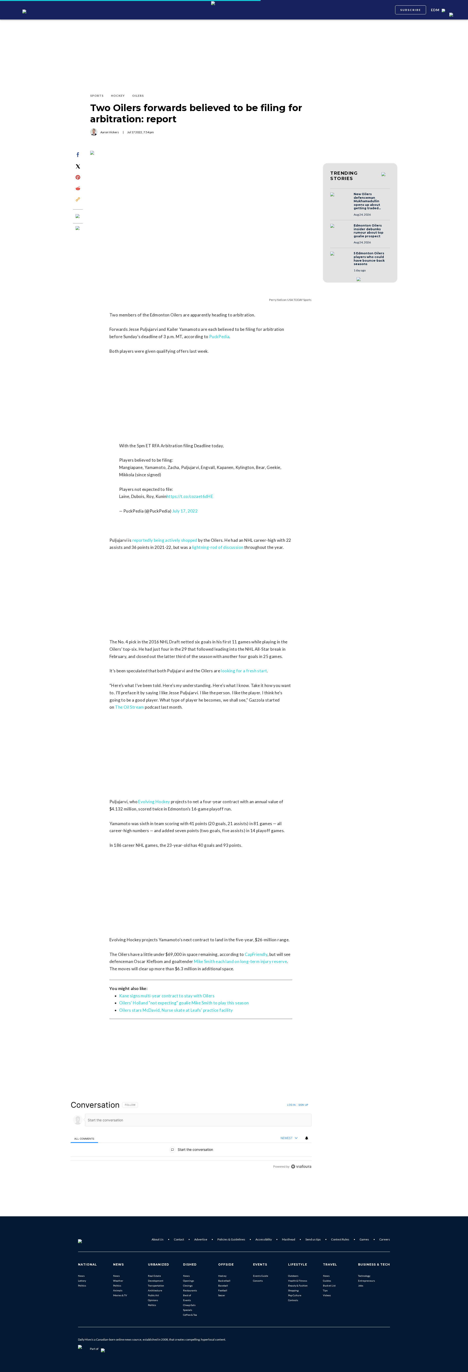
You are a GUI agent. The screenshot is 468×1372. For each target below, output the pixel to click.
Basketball (224, 1280)
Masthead (288, 1239)
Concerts (258, 1280)
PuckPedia (219, 336)
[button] (340, 199)
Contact (179, 1239)
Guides (327, 1280)
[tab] (84, 1138)
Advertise (200, 1239)
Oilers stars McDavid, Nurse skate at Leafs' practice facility (176, 1010)
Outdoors (293, 1275)
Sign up (303, 1104)
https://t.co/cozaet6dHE (189, 496)
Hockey (222, 1275)
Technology (364, 1275)
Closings (188, 1285)
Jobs (360, 1285)
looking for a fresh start (244, 670)
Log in (291, 1104)
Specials (187, 1309)
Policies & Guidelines (231, 1239)
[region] (191, 1135)
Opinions (153, 1300)
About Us (158, 1239)
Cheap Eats (189, 1305)
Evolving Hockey (154, 801)
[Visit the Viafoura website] (301, 1166)
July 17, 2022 (185, 511)
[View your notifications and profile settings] (307, 1138)
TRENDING (344, 176)
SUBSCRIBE (410, 10)
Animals (117, 1290)
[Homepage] (88, 1239)
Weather (118, 1280)
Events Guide (260, 1275)
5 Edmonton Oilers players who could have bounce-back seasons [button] (369, 259)
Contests (293, 1300)
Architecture (155, 1290)
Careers (384, 1239)
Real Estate (154, 1275)
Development (155, 1280)
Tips (325, 1290)
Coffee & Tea (190, 1314)
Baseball (223, 1285)
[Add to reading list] (78, 228)
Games (364, 1239)
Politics (82, 1285)
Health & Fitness (297, 1280)
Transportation (156, 1285)
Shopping (293, 1290)
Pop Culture (294, 1295)
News (81, 1275)
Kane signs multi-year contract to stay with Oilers (166, 995)
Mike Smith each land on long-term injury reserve (240, 961)
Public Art (153, 1295)
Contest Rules (340, 1239)
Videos (327, 1295)
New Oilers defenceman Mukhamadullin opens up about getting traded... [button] (367, 201)
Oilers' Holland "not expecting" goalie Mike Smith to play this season (184, 1002)
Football (222, 1290)
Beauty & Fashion (298, 1285)
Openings (188, 1280)
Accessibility (263, 1239)
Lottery (82, 1280)
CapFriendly (256, 954)
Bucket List (329, 1285)
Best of (187, 1295)
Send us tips (313, 1239)
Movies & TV (120, 1295)
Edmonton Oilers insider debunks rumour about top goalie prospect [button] (368, 231)
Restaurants (190, 1290)
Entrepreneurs (366, 1280)
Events (187, 1300)
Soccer (221, 1295)
